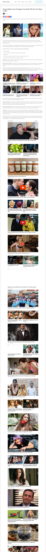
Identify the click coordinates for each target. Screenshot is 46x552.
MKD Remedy (6, 2)
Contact (30, 1)
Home (16, 1)
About (19, 1)
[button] (39, 2)
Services (22, 1)
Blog (26, 1)
